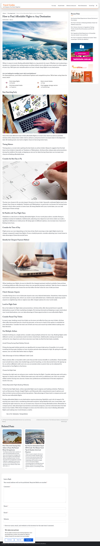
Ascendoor (32, 543)
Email (6, 512)
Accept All (28, 539)
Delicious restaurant (71, 5)
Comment (7, 486)
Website (6, 519)
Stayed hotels (61, 5)
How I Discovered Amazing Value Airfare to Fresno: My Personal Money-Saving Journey (12, 448)
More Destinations (82, 5)
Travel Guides (9, 5)
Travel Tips (91, 5)
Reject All (19, 539)
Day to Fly (9, 414)
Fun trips (54, 5)
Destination (16, 414)
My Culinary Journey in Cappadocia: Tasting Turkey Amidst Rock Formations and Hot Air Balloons (82, 29)
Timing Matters (23, 414)
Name (6, 506)
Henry (11, 19)
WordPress (43, 543)
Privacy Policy (20, 543)
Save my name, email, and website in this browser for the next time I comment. (29, 525)
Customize (9, 539)
